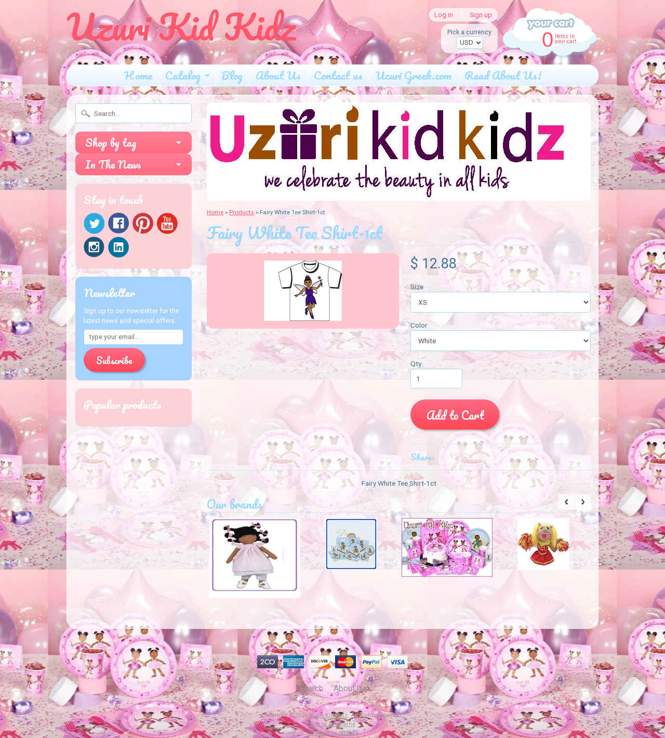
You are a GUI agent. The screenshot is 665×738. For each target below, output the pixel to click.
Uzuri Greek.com (413, 75)
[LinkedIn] (118, 247)
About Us (278, 75)
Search (310, 688)
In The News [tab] (113, 164)
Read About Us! (502, 75)
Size (416, 286)
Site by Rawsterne (332, 724)
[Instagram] (94, 247)
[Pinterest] (142, 223)
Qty (415, 363)
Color (419, 325)
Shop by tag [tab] (111, 142)
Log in (443, 15)
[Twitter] (94, 223)
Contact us (338, 75)
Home (138, 75)
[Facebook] (118, 223)
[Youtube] (167, 223)
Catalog (183, 75)
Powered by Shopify (332, 733)
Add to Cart (455, 415)
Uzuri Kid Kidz (328, 715)
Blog (232, 75)
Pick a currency (469, 32)
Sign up (481, 15)
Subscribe (114, 360)
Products (241, 212)
